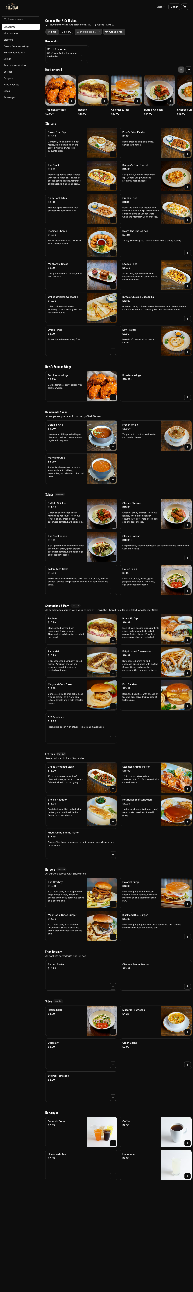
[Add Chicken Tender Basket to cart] (187, 986)
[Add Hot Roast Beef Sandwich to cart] (187, 821)
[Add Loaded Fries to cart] (187, 286)
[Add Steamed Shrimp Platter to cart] (187, 788)
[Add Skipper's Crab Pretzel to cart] (187, 187)
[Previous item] (181, 70)
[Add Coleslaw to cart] (113, 1064)
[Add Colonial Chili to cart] (113, 446)
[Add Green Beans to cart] (187, 1064)
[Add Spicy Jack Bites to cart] (113, 220)
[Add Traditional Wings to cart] (71, 101)
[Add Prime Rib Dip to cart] (187, 640)
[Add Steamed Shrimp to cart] (113, 253)
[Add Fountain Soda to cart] (113, 1143)
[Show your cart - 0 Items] (184, 7)
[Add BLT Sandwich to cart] (113, 739)
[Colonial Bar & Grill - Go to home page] (12, 6)
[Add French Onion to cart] (187, 446)
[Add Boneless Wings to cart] (187, 397)
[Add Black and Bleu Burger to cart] (187, 937)
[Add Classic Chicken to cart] (187, 525)
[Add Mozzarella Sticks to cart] (113, 286)
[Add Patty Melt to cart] (113, 673)
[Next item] (189, 70)
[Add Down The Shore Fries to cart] (187, 253)
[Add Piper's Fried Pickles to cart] (187, 154)
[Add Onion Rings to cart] (113, 351)
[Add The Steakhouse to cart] (113, 558)
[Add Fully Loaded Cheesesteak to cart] (187, 673)
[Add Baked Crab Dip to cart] (113, 154)
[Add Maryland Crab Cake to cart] (113, 706)
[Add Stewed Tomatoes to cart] (113, 1097)
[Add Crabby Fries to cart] (187, 220)
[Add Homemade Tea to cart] (113, 1176)
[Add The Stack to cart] (113, 187)
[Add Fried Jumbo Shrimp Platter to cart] (113, 854)
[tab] (52, 32)
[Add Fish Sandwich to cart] (187, 706)
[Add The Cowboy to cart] (113, 904)
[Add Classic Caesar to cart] (187, 558)
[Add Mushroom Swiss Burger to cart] (113, 937)
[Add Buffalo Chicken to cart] (170, 101)
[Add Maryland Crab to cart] (113, 479)
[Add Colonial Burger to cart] (137, 101)
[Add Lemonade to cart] (187, 1176)
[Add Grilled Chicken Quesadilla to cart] (113, 319)
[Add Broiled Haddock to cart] (113, 821)
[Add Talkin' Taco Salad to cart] (113, 591)
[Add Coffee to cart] (187, 1143)
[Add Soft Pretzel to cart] (187, 351)
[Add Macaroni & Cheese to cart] (187, 1031)
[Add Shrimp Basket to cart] (113, 986)
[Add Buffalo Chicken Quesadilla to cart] (187, 319)
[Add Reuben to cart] (104, 101)
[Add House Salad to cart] (187, 591)
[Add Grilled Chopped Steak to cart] (113, 788)
